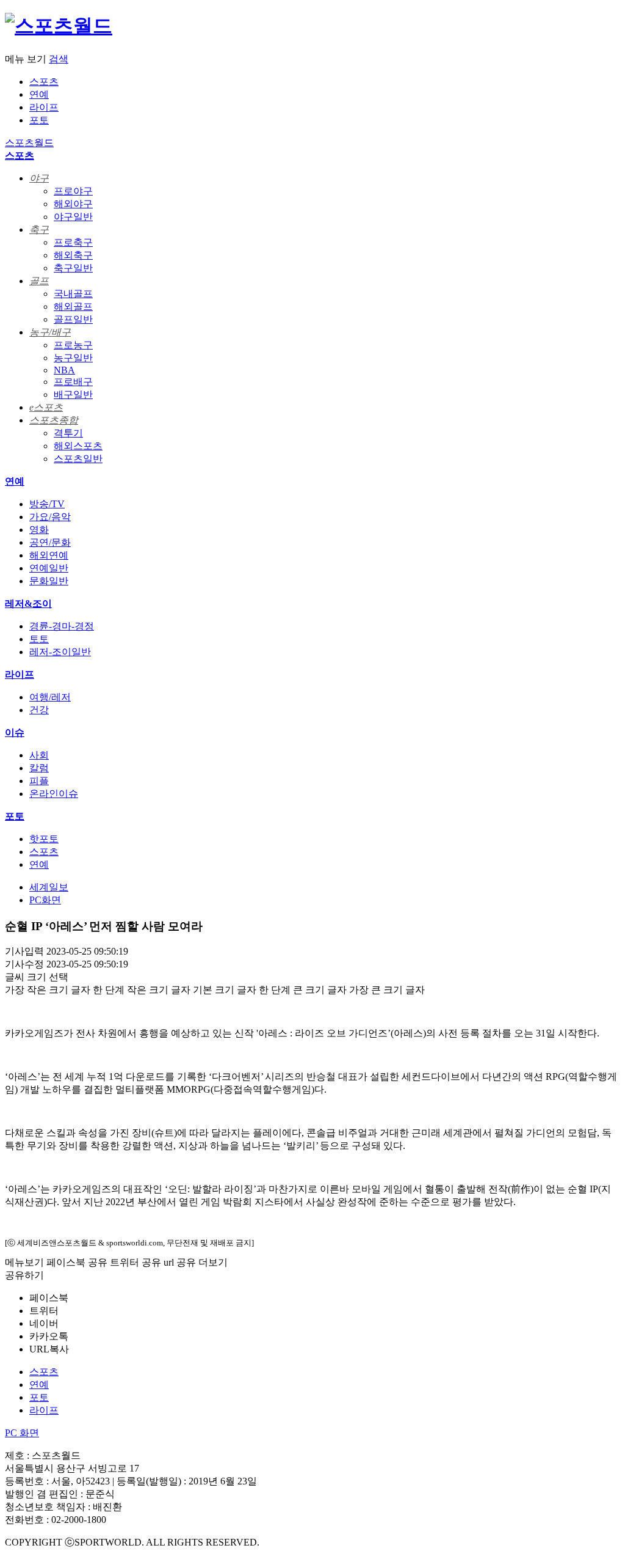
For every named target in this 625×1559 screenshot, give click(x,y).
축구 (39, 229)
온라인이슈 (53, 793)
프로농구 (73, 345)
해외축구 (73, 255)
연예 (39, 94)
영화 (39, 529)
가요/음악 (50, 517)
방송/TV (47, 504)
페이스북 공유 (76, 1262)
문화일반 (48, 581)
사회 (39, 755)
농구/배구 (50, 332)
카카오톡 (48, 1336)
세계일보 (48, 887)
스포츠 (44, 81)
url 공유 (180, 1262)
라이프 (44, 107)
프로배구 (73, 381)
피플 (39, 781)
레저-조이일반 (60, 652)
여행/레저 (50, 697)
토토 (39, 639)
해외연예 (48, 555)
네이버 (44, 1323)
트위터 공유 (135, 1262)
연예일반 (48, 568)
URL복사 (49, 1349)
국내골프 (73, 293)
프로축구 (73, 242)
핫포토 (44, 839)
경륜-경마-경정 (61, 626)
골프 (39, 281)
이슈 (14, 732)
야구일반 (73, 216)
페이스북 (48, 1298)
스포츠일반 (78, 458)
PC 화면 (22, 1433)
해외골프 (73, 306)
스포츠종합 (53, 420)
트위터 (44, 1310)
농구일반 (73, 358)
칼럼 (39, 768)
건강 (39, 710)
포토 (39, 120)
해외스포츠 (78, 446)
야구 (39, 178)
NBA (64, 370)
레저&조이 (28, 603)
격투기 (68, 433)
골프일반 (73, 319)
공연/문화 (50, 542)
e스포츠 (46, 407)
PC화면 (45, 900)
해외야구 (73, 204)
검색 (58, 59)
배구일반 (73, 394)
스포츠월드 (29, 143)
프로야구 (73, 191)
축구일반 (73, 268)
